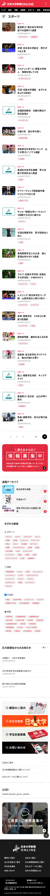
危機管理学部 (21, 617)
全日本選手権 (25, 603)
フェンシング (28, 551)
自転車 (24, 544)
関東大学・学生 (11, 603)
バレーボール (38, 572)
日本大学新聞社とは (33, 870)
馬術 (35, 555)
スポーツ (31, 10)
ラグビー (21, 579)
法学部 (31, 620)
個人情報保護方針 (11, 883)
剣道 (27, 555)
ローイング (35, 540)
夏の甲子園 (17, 600)
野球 (20, 582)
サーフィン (34, 544)
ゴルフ (21, 575)
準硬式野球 (10, 572)
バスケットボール (32, 575)
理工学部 (9, 620)
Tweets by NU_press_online (15, 794)
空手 (18, 551)
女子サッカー (11, 582)
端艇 (37, 547)
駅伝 (8, 600)
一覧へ (43, 647)
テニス (20, 572)
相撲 (30, 547)
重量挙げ (31, 558)
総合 (10, 10)
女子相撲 (9, 551)
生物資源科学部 (12, 624)
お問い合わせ (9, 870)
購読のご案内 (9, 857)
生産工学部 (20, 620)
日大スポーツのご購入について (15, 776)
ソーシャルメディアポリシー (35, 883)
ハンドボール (11, 575)
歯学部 (18, 631)
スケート (9, 537)
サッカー (9, 586)
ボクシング (28, 537)
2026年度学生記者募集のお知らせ (16, 670)
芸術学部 (40, 620)
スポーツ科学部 (32, 627)
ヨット (16, 544)
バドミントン (10, 579)
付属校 (22, 10)
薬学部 (9, 631)
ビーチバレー (31, 582)
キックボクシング (19, 547)
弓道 (22, 558)
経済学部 (9, 617)
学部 (16, 10)
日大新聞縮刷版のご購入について (16, 769)
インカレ (40, 600)
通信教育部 (10, 627)
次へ (44, 436)
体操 (15, 540)
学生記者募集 (9, 866)
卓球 (28, 572)
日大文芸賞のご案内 (12, 862)
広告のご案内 (7, 762)
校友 (38, 10)
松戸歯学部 (27, 631)
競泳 (20, 555)
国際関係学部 (34, 617)
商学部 (38, 631)
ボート (38, 537)
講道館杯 (36, 603)
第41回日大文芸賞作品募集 (14, 683)
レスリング (25, 540)
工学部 (20, 627)
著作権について (32, 880)
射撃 (8, 547)
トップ (3, 10)
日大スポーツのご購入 (34, 866)
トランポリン (10, 555)
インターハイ (29, 600)
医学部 (23, 624)
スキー (18, 537)
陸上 (8, 544)
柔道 (8, 540)
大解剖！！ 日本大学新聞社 (13, 658)
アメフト (31, 579)
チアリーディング (12, 558)
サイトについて (10, 880)
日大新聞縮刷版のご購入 (35, 862)
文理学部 (33, 624)
